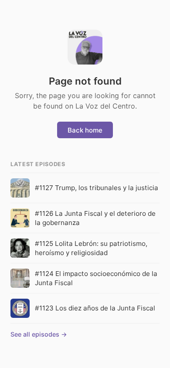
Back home (85, 130)
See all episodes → (38, 334)
